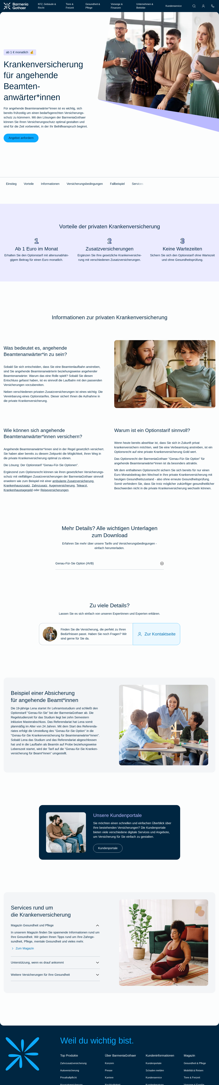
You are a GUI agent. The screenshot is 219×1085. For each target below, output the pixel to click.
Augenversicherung (62, 485)
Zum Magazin (25, 948)
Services (137, 183)
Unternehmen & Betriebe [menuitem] (144, 6)
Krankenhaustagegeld (18, 490)
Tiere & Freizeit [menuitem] (70, 6)
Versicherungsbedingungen (85, 183)
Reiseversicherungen (54, 490)
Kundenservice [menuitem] (174, 6)
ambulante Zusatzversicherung (72, 481)
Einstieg (11, 183)
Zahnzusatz (39, 485)
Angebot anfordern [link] (21, 138)
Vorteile (29, 183)
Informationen (50, 183)
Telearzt (81, 485)
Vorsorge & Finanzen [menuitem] (117, 6)
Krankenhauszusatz (17, 485)
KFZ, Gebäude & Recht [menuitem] (47, 6)
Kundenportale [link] (108, 848)
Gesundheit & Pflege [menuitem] (92, 6)
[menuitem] (194, 6)
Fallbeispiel (117, 183)
